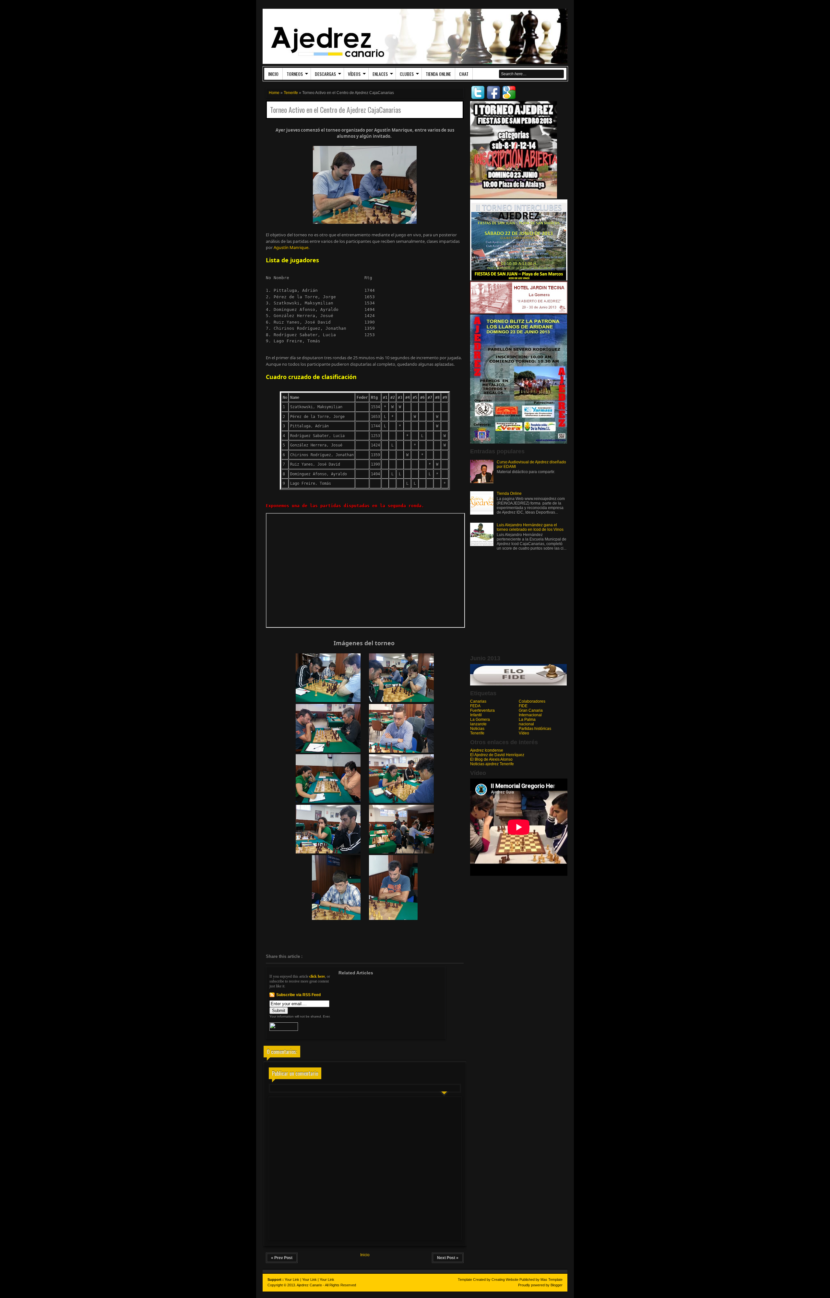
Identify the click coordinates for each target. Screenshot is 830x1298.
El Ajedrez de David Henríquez (497, 755)
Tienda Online (438, 73)
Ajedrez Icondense (486, 750)
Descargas (325, 73)
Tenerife (291, 92)
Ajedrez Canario (309, 1285)
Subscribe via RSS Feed (298, 995)
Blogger (557, 1285)
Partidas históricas (535, 728)
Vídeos (354, 73)
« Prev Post (281, 1258)
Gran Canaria (531, 710)
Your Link (292, 1279)
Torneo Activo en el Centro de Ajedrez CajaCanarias (335, 110)
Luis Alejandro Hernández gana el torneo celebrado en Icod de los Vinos (530, 527)
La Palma (527, 719)
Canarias (478, 701)
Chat (463, 73)
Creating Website (505, 1279)
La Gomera (480, 719)
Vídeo (524, 733)
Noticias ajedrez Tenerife (492, 764)
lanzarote (478, 724)
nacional (526, 724)
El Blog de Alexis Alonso (491, 759)
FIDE (523, 706)
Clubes (407, 73)
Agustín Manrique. (291, 247)
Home (274, 92)
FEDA (475, 706)
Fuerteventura (482, 710)
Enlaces (380, 73)
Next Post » (447, 1258)
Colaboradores (532, 701)
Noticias (477, 728)
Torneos (295, 73)
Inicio (273, 73)
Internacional (530, 715)
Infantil (476, 715)
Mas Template (551, 1279)
